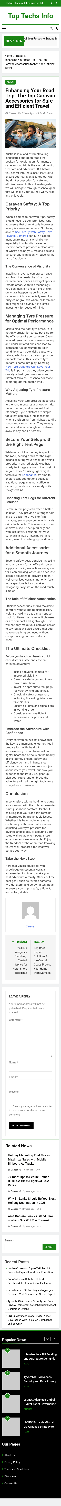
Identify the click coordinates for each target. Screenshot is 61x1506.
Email (13, 1077)
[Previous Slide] (51, 3)
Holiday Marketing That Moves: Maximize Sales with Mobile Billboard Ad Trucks (29, 1159)
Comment (16, 1020)
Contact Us (10, 1483)
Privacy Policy (12, 1462)
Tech (26, 1409)
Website (13, 1091)
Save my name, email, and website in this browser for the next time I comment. (30, 1110)
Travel (10, 82)
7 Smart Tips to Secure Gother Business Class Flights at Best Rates (28, 1181)
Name (13, 1062)
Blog (26, 1363)
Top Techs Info (30, 16)
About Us (9, 1455)
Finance (28, 1386)
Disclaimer (10, 1476)
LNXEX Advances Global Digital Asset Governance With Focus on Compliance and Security (30, 1319)
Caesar (12, 113)
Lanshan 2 (29, 475)
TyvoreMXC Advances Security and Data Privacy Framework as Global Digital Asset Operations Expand (26, 3)
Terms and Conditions (16, 1469)
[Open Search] (51, 28)
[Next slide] (56, 3)
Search (9, 1240)
